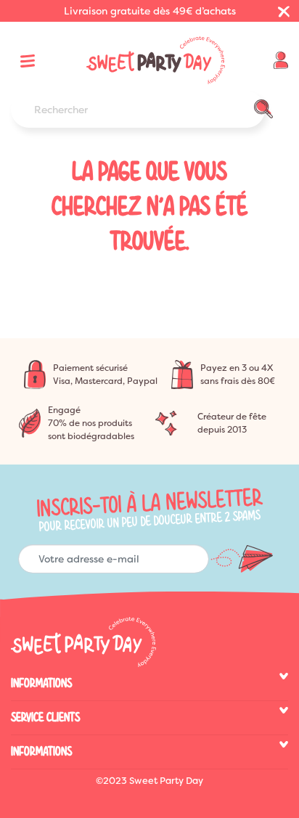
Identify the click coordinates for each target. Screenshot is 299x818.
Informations (41, 683)
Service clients (45, 717)
